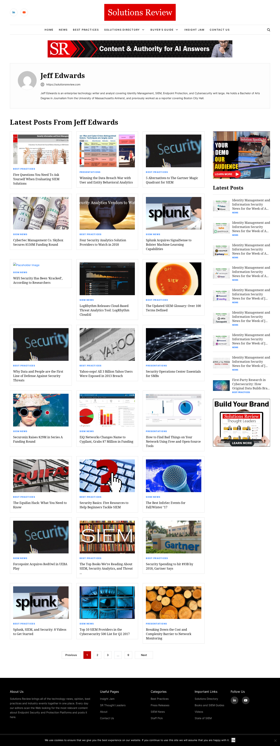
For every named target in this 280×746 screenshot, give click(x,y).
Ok (233, 740)
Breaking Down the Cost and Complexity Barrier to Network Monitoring (168, 633)
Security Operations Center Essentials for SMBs (173, 373)
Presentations (90, 172)
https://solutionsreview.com (63, 84)
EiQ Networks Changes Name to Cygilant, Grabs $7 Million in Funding (106, 439)
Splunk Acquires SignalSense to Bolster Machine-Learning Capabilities (168, 244)
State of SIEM (203, 718)
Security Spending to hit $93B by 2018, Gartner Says (169, 566)
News (63, 29)
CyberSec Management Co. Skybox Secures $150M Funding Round (38, 242)
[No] (275, 740)
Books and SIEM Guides (209, 705)
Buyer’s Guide (162, 29)
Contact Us (220, 29)
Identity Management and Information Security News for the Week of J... (251, 294)
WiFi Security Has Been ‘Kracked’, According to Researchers (37, 280)
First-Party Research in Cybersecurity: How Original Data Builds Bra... (251, 384)
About (103, 711)
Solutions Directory (122, 29)
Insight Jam (194, 29)
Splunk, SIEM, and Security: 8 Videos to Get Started (39, 631)
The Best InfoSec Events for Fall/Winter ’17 (166, 505)
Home (49, 29)
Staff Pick (157, 718)
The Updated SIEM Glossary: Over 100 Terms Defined (173, 308)
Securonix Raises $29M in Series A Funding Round (38, 439)
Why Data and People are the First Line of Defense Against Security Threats (38, 375)
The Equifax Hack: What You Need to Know (40, 505)
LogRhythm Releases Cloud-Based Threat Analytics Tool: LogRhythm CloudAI (104, 310)
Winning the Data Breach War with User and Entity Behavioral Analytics (106, 180)
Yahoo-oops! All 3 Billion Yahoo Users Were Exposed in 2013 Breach (106, 373)
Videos (199, 711)
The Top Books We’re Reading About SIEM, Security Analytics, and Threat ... (106, 568)
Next (144, 655)
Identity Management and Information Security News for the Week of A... (251, 204)
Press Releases (160, 705)
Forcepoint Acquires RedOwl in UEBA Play (40, 566)
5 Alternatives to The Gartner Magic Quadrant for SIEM (172, 180)
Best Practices (86, 29)
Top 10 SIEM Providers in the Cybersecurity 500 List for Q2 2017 (105, 631)
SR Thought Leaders (113, 705)
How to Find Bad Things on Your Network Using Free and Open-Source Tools (173, 441)
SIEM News (20, 234)
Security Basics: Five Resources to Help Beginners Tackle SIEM (104, 505)
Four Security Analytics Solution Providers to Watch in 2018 (103, 242)
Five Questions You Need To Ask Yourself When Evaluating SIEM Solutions (36, 179)
